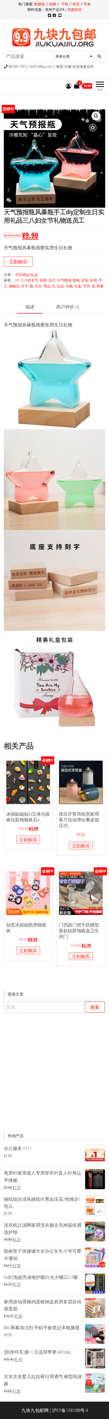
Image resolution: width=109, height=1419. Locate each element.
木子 (24, 286)
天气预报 (64, 280)
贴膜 (52, 4)
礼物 (69, 286)
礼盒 (77, 286)
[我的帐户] (68, 85)
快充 (76, 4)
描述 (29, 307)
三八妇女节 (29, 280)
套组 (76, 280)
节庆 (86, 286)
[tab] (33, 307)
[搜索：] (54, 1007)
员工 (52, 280)
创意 (43, 280)
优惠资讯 (74, 9)
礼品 (60, 286)
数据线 (40, 4)
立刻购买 (18, 262)
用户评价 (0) (67, 307)
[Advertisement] (54, 1072)
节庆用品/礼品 (26, 274)
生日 (38, 286)
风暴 (100, 286)
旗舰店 (14, 286)
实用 (93, 280)
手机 (64, 4)
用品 (46, 286)
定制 (84, 280)
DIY (17, 280)
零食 (87, 4)
